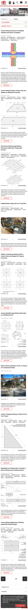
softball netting (12, 38)
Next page (25, 579)
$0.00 (21, 2)
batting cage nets (22, 154)
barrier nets (3, 37)
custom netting (4, 420)
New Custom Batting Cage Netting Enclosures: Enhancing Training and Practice (11, 148)
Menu (26, 2)
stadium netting (14, 40)
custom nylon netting (21, 37)
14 (7, 293)
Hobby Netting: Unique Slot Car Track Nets (13, 203)
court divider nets (8, 476)
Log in (13, 2)
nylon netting (3, 531)
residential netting (17, 209)
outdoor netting (11, 531)
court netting (19, 262)
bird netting (3, 528)
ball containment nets (5, 474)
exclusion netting (10, 264)
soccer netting (8, 422)
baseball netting (14, 154)
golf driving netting (8, 530)
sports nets (15, 422)
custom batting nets (5, 155)
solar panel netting (9, 98)
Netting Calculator (10, 2)
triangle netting (22, 422)
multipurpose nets (8, 209)
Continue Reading (22, 68)
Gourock (3, 3)
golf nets (19, 97)
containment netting (5, 208)
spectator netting (20, 38)
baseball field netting (11, 37)
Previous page (3, 579)
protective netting (4, 38)
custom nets (9, 528)
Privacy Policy (5, 602)
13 (7, 450)
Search (16, 19)
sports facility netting (5, 40)
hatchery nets (21, 530)
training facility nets (10, 157)
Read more (6, 85)
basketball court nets (15, 474)
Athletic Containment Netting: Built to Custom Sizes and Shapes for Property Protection (12, 256)
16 (7, 505)
